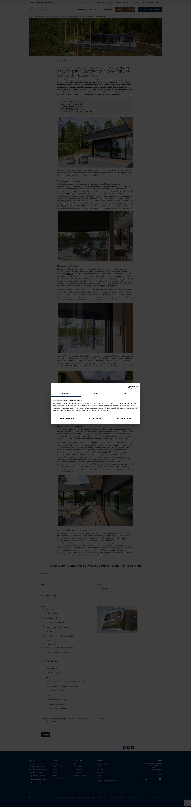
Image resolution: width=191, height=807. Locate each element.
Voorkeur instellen (95, 418)
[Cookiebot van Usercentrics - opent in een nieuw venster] (129, 387)
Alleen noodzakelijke (67, 418)
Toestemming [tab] (65, 393)
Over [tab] (125, 393)
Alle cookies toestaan (124, 418)
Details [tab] (95, 393)
